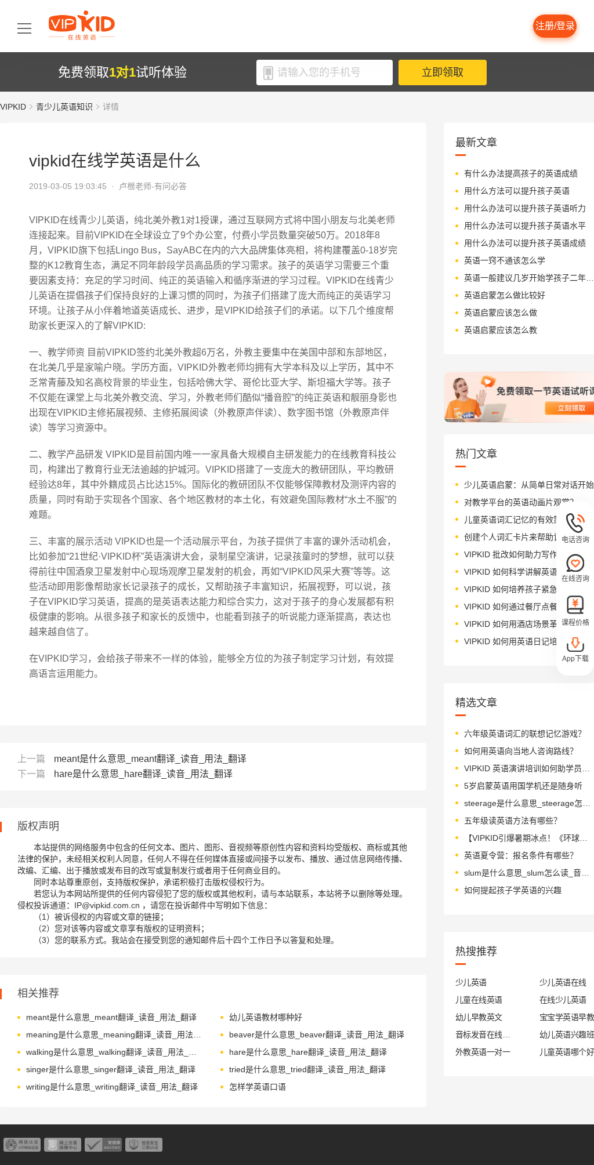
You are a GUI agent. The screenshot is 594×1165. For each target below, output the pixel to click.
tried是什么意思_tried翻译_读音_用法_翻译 (307, 1069)
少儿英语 (471, 982)
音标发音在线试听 (482, 1034)
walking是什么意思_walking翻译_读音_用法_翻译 (114, 1052)
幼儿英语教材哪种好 (265, 1017)
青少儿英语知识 (64, 106)
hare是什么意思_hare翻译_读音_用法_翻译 (143, 774)
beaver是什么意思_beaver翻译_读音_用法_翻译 (316, 1034)
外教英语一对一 (482, 1052)
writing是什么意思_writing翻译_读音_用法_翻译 (112, 1086)
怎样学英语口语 (257, 1086)
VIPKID (13, 106)
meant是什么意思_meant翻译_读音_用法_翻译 (150, 759)
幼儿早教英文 (478, 1017)
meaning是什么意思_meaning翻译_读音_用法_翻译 (114, 1034)
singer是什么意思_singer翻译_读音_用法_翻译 (110, 1069)
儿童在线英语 (478, 999)
